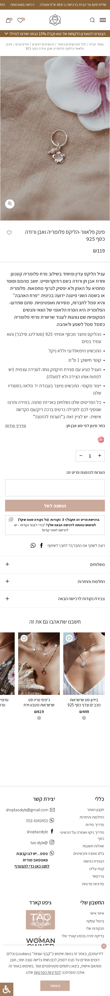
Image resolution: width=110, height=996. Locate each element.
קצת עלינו (96, 868)
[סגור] (104, 946)
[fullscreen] (9, 204)
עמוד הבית (96, 44)
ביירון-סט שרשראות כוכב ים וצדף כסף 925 (84, 702)
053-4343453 (37, 820)
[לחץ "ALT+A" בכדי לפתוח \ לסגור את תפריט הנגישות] (6, 989)
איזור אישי (97, 913)
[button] (9, 233)
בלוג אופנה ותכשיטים (88, 853)
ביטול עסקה (95, 920)
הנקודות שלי (95, 928)
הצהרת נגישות (93, 861)
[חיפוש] (92, 20)
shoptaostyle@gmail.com (27, 809)
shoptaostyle (37, 831)
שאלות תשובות (93, 845)
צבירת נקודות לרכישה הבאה (81, 598)
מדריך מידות (15, 425)
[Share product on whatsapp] (33, 545)
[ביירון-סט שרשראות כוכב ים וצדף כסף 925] (84, 663)
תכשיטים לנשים (43, 44)
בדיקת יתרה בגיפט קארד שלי (83, 935)
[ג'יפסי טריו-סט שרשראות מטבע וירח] (39, 663)
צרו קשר (98, 876)
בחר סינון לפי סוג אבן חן (86, 425)
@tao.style (39, 842)
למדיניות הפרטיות (47, 972)
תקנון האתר (95, 809)
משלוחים (97, 564)
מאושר (55, 985)
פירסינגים (22, 44)
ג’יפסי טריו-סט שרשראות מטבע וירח (39, 702)
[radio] (101, 440)
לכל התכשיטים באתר (71, 44)
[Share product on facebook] (41, 545)
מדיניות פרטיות (93, 883)
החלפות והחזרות (91, 581)
